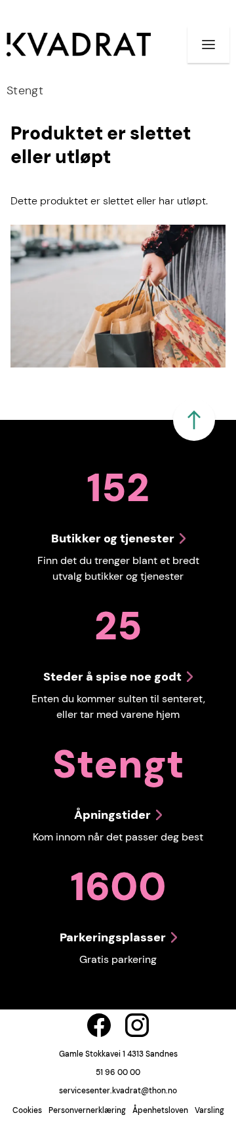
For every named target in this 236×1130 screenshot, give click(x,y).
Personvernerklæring (87, 1110)
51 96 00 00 (118, 1072)
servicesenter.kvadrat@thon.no (118, 1090)
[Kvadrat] (79, 44)
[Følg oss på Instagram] (137, 1025)
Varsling (209, 1110)
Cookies (27, 1110)
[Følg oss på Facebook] (99, 1025)
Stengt (25, 90)
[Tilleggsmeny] (208, 44)
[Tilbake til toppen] (194, 420)
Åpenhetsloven (160, 1110)
